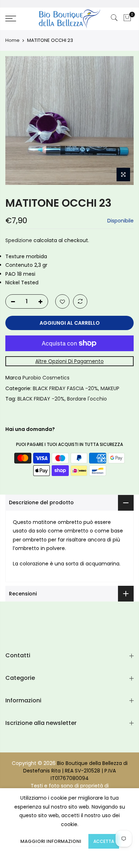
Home (12, 40)
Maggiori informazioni (50, 841)
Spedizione (18, 240)
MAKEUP (110, 388)
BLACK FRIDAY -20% (41, 398)
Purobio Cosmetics (46, 377)
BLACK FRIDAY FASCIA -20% (65, 388)
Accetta (103, 841)
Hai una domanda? (30, 429)
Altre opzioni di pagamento (69, 361)
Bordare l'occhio (87, 398)
